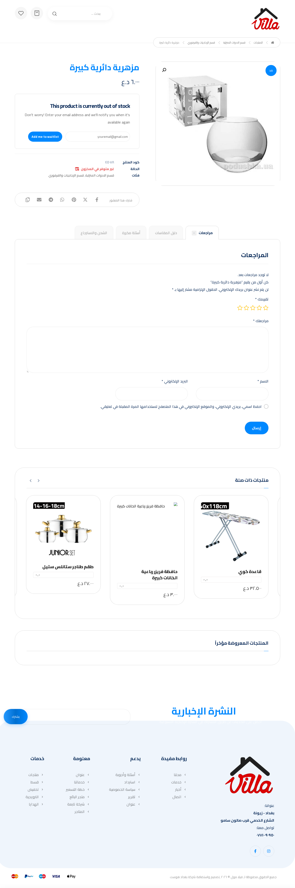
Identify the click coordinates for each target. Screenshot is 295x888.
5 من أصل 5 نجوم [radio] (240, 308)
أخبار (178, 789)
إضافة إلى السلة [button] (230, 530)
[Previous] (38, 480)
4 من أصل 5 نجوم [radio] (246, 308)
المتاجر (80, 811)
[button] (164, 70)
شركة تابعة (76, 804)
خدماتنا (79, 782)
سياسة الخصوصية (122, 789)
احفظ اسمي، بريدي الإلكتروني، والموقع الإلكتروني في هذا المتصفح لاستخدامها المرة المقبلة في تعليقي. (181, 406)
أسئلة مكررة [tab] (131, 232)
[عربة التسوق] (37, 12)
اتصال (176, 796)
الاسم (262, 381)
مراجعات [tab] (203, 232)
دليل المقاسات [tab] (166, 232)
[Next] (30, 480)
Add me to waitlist (45, 137)
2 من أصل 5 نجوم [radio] (259, 308)
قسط (34, 782)
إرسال (256, 428)
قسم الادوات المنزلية (99, 175)
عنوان (131, 804)
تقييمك (261, 299)
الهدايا (34, 804)
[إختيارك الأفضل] (265, 18)
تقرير (131, 796)
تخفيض (33, 789)
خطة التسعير (75, 789)
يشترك (16, 716)
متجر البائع (77, 796)
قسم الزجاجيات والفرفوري (66, 175)
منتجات (33, 774)
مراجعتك (260, 320)
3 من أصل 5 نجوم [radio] (253, 308)
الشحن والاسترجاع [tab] (94, 232)
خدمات (176, 782)
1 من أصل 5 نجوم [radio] (265, 308)
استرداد (129, 782)
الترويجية (32, 796)
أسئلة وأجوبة (125, 774)
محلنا (177, 774)
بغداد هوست (178, 877)
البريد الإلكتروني (175, 381)
